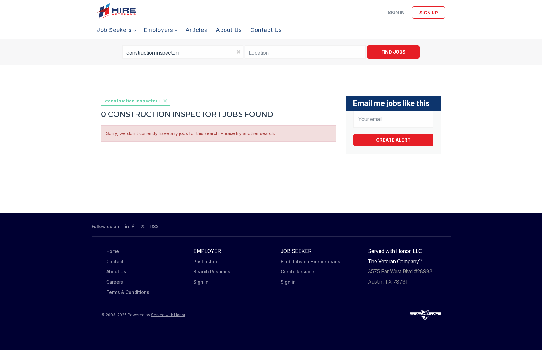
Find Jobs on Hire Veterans (310, 261)
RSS (154, 226)
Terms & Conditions (127, 292)
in (127, 226)
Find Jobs (393, 52)
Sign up (428, 12)
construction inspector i (132, 100)
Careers (114, 282)
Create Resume (297, 271)
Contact (115, 261)
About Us (116, 271)
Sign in (396, 12)
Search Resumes (212, 271)
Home (112, 251)
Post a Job (205, 261)
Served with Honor (168, 314)
